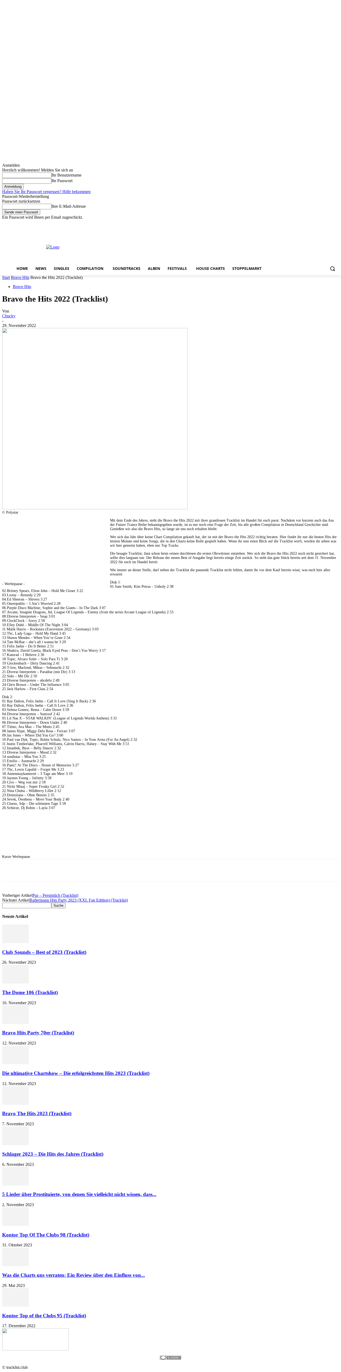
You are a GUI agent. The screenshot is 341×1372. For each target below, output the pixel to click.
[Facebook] (306, 224)
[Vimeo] (328, 224)
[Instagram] (314, 224)
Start (6, 277)
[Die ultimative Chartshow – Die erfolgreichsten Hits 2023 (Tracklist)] (15, 1063)
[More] (162, 870)
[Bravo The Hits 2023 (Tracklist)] (15, 1103)
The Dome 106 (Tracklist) (30, 992)
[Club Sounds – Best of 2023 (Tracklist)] (15, 941)
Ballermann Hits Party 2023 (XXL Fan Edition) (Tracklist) (79, 900)
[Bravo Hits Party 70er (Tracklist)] (15, 1022)
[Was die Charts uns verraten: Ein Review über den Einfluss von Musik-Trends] (15, 1264)
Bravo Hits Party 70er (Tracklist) (38, 1032)
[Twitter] (321, 224)
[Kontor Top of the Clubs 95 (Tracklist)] (15, 1305)
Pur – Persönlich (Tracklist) (55, 895)
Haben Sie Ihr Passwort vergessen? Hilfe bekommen (46, 191)
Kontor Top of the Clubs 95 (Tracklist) (44, 1315)
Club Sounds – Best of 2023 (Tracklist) (44, 952)
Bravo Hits (20, 277)
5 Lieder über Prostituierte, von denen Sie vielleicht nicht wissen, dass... (79, 1194)
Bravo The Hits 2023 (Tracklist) (36, 1113)
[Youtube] (336, 224)
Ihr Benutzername (66, 175)
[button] (332, 268)
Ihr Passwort (61, 180)
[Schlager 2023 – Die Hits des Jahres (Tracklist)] (15, 1143)
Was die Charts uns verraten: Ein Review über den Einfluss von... (73, 1275)
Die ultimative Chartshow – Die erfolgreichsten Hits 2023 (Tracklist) (75, 1073)
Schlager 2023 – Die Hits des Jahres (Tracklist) (52, 1154)
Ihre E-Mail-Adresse (68, 206)
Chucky (8, 316)
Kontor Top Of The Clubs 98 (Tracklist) (45, 1235)
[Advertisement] (200, 247)
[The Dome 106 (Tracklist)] (15, 982)
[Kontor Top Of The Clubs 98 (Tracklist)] (15, 1224)
